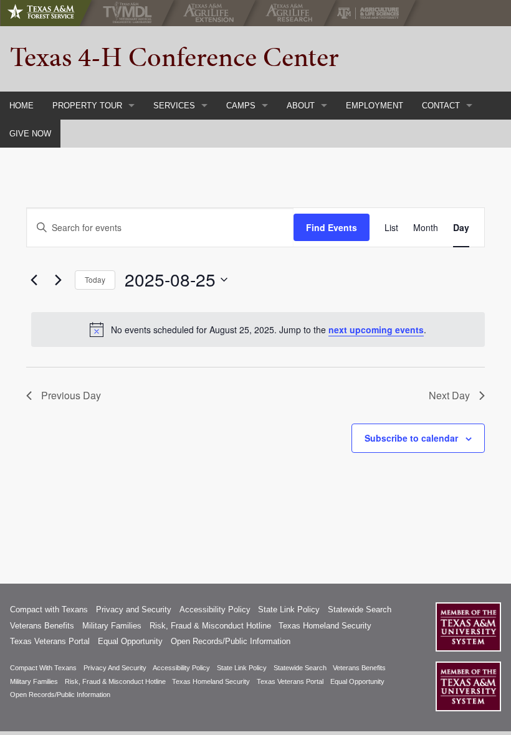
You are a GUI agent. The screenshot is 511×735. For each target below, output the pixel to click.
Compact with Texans (49, 609)
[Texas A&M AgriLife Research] (292, 13)
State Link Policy (289, 609)
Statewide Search (359, 609)
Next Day (449, 395)
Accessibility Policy (215, 609)
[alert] (258, 329)
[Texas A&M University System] (468, 627)
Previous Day (71, 395)
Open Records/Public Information (230, 641)
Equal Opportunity (130, 641)
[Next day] (57, 279)
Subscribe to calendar (411, 438)
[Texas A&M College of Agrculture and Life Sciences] (372, 13)
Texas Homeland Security (325, 625)
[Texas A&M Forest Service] (51, 13)
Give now (30, 133)
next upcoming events (376, 329)
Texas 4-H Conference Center (174, 57)
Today (95, 279)
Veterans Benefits (42, 625)
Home (21, 105)
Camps (241, 105)
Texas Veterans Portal (50, 641)
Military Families (111, 625)
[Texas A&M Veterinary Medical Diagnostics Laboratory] (130, 13)
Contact (441, 105)
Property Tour (87, 105)
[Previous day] (33, 279)
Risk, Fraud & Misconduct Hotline (210, 625)
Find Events (331, 227)
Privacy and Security (133, 609)
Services (174, 105)
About (301, 105)
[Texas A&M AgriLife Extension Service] (212, 13)
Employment (374, 105)
